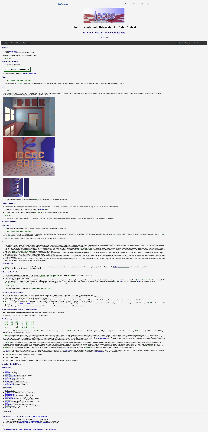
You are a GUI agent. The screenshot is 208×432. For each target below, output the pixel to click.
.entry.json (8, 400)
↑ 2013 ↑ (17, 43)
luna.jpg (7, 381)
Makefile (196, 43)
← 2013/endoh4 (7, 43)
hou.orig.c (8, 374)
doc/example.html (10, 375)
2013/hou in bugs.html (29, 73)
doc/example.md (10, 398)
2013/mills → (26, 43)
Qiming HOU (13, 51)
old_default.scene (10, 377)
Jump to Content (38, 429)
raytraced (41, 209)
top (10, 411)
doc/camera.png (10, 394)
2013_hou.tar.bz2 (10, 391)
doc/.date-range (10, 406)
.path (6, 403)
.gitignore (8, 401)
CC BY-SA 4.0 (36, 419)
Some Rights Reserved (39, 416)
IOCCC (63, 4)
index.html (8, 407)
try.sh (6, 380)
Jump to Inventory (50, 429)
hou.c (6, 267)
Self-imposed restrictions (121, 267)
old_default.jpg (9, 383)
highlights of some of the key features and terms (34, 423)
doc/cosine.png (10, 395)
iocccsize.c (66, 350)
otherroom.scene (102, 338)
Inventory (188, 43)
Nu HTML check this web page (12, 429)
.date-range (8, 404)
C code (204, 43)
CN (12, 52)
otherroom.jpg (9, 384)
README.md (9, 392)
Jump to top (27, 429)
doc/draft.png (9, 397)
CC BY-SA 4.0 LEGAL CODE (30, 421)
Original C (180, 43)
